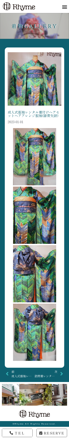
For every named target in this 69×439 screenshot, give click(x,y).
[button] (65, 7)
